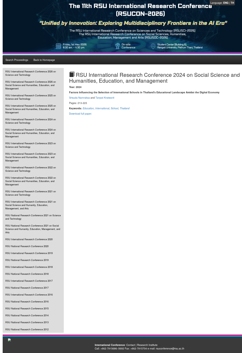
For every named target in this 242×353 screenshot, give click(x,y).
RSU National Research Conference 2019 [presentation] (27, 260)
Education (88, 108)
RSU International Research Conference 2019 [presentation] (29, 253)
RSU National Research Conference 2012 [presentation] (27, 329)
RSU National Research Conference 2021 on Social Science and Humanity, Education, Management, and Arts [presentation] (32, 229)
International (102, 108)
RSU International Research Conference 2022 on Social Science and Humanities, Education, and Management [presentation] (30, 181)
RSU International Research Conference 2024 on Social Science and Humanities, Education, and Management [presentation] (30, 133)
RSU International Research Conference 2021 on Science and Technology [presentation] (30, 193)
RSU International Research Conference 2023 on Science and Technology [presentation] (30, 145)
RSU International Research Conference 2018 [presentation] (29, 267)
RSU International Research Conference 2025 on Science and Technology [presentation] (30, 97)
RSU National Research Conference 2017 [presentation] (27, 287)
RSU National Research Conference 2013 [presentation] (27, 322)
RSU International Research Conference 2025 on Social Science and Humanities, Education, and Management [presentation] (30, 109)
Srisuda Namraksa (79, 97)
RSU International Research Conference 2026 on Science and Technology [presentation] (30, 73)
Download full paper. (80, 113)
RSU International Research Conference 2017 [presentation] (29, 280)
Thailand (125, 108)
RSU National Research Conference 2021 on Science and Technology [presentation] (33, 217)
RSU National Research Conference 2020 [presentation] (27, 246)
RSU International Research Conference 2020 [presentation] (29, 239)
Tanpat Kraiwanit (104, 97)
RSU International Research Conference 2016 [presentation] (29, 294)
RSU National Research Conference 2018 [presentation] (27, 273)
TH (232, 2)
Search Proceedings (16, 60)
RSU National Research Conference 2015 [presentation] (27, 308)
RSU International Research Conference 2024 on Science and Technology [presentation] (30, 121)
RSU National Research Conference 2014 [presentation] (27, 315)
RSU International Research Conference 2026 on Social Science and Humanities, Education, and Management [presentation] (30, 85)
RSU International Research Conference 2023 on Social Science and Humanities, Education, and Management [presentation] (30, 157)
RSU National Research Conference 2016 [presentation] (27, 301)
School (114, 108)
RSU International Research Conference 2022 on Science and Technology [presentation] (30, 169)
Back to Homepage (44, 60)
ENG (226, 2)
